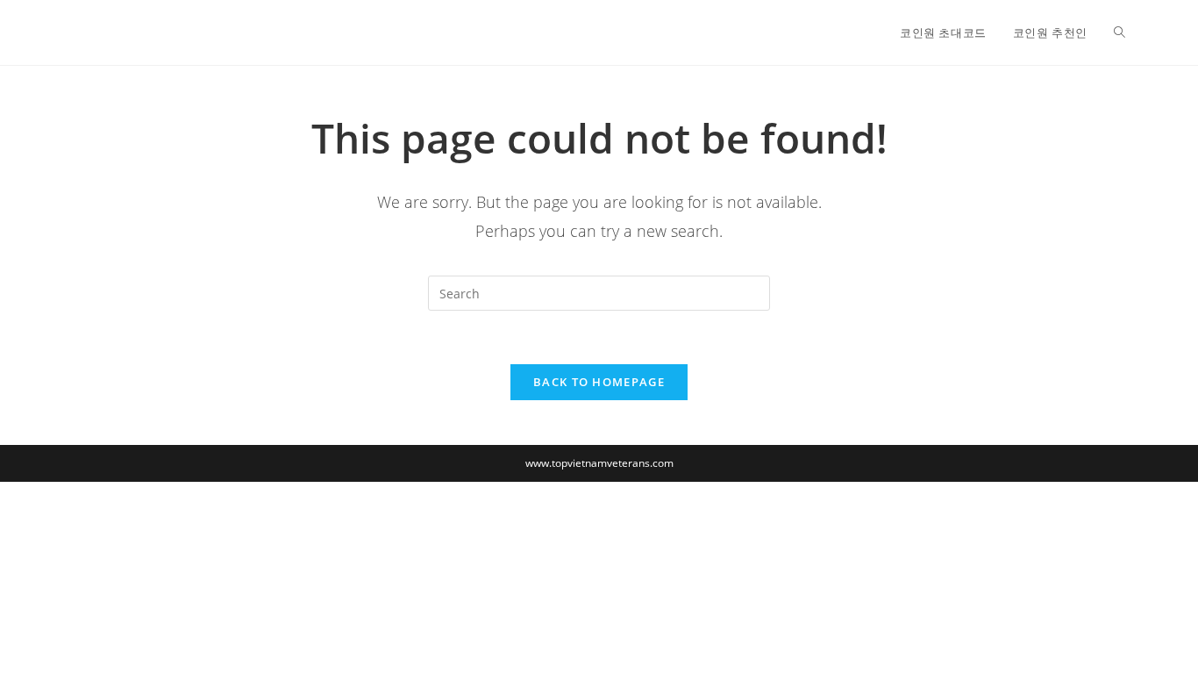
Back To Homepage (599, 382)
